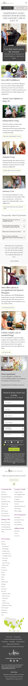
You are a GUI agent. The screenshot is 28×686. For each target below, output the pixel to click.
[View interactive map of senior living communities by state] (14, 623)
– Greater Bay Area (5, 553)
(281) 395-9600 (7, 8)
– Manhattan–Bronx (6, 593)
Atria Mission (17, 517)
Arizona (3, 542)
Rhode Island (4, 612)
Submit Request (14, 449)
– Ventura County (5, 563)
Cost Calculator (5, 513)
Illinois (2, 577)
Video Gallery (17, 508)
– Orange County (5, 551)
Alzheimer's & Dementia (19, 506)
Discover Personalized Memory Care (13, 207)
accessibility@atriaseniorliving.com (8, 668)
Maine (2, 579)
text (8, 442)
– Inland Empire (5, 546)
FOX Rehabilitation (8, 308)
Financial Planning (5, 522)
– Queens (3, 601)
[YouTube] (18, 631)
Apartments (4, 494)
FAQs (2, 532)
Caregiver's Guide (18, 492)
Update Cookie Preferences (13, 644)
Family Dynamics (18, 497)
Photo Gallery (4, 511)
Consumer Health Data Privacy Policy (13, 639)
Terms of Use (9, 637)
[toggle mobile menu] (26, 3)
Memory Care (4, 506)
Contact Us (17, 536)
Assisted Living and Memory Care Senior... (14, 676)
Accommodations (20, 641)
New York (3, 591)
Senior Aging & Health (19, 494)
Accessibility (12, 641)
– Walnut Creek (5, 565)
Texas (2, 615)
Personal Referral (18, 524)
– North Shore (4, 598)
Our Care (3, 499)
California (3, 544)
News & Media (17, 522)
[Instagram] (14, 631)
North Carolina (4, 608)
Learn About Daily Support (11, 170)
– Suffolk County (5, 603)
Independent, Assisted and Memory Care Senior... (14, 674)
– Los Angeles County (6, 556)
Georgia (3, 575)
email (21, 442)
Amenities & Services (6, 497)
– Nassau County (5, 596)
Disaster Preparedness (6, 529)
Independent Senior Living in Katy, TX (14, 679)
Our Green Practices (19, 520)
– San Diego (4, 560)
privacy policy (6, 460)
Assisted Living (4, 504)
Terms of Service (21, 462)
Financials (16, 504)
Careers (16, 533)
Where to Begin (17, 511)
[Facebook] (14, 484)
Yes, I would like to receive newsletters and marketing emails (15, 445)
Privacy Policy (13, 462)
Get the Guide (6, 352)
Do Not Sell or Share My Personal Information (13, 646)
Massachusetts (4, 582)
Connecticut (4, 570)
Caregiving (16, 499)
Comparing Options (6, 527)
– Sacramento (4, 558)
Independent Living (5, 501)
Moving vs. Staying (5, 524)
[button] (14, 70)
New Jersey (4, 589)
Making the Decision (19, 501)
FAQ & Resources (5, 516)
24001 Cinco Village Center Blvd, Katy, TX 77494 (14, 475)
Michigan (3, 584)
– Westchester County (6, 605)
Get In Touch (20, 8)
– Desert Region (5, 549)
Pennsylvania (4, 610)
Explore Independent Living (12, 136)
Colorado (3, 567)
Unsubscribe (5, 641)
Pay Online (17, 531)
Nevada (3, 586)
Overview (3, 492)
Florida (3, 572)
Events (2, 508)
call (14, 442)
